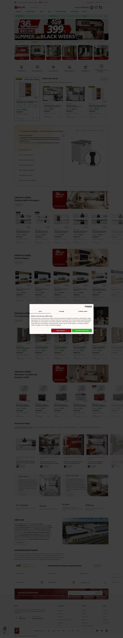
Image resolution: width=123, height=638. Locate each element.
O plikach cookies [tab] (82, 311)
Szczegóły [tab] (61, 311)
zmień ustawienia (60, 330)
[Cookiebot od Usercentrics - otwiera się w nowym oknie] (86, 307)
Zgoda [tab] (40, 311)
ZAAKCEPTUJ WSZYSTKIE (82, 330)
